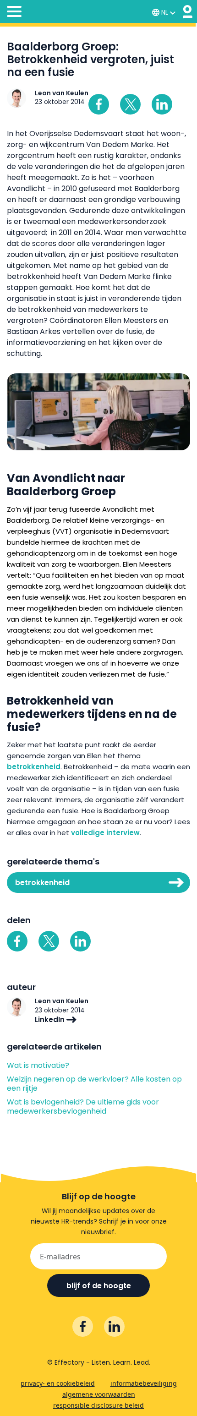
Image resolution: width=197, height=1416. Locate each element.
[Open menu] (14, 13)
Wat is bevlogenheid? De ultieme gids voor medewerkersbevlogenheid (83, 1107)
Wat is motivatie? (38, 1065)
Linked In (162, 104)
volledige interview (105, 832)
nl (164, 12)
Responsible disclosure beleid (98, 1405)
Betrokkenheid (42, 882)
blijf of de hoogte (98, 1285)
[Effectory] (187, 11)
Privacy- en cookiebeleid (58, 1383)
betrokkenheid (33, 766)
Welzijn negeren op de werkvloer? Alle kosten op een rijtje (94, 1084)
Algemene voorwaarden (98, 1394)
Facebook (98, 104)
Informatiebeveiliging (143, 1383)
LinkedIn (50, 1019)
